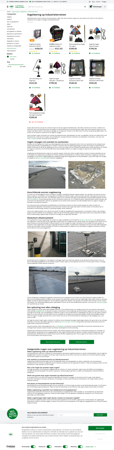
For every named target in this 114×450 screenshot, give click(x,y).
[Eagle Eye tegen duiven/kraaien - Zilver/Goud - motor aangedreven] (97, 33)
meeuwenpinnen (34, 199)
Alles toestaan (100, 428)
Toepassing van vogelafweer (19, 11)
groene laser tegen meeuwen (68, 322)
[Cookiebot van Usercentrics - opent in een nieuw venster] (11, 446)
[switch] (49, 446)
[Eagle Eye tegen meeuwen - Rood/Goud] (57, 68)
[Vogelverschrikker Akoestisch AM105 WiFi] (97, 68)
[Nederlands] (89, 1)
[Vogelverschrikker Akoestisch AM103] (37, 33)
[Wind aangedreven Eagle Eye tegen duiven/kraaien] (77, 33)
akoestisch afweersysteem (86, 220)
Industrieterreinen (32, 11)
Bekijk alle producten (81, 342)
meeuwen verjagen (102, 302)
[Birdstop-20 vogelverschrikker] (57, 33)
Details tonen (89, 446)
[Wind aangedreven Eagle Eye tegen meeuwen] (37, 102)
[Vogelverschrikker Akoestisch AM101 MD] (77, 68)
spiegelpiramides (40, 311)
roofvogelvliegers (59, 326)
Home (8, 11)
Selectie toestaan (100, 433)
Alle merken (13, 56)
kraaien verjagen (31, 138)
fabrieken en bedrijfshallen (42, 158)
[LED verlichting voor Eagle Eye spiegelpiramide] (37, 68)
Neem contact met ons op (53, 342)
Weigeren (100, 439)
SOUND (12, 59)
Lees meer (30, 22)
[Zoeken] (85, 6)
